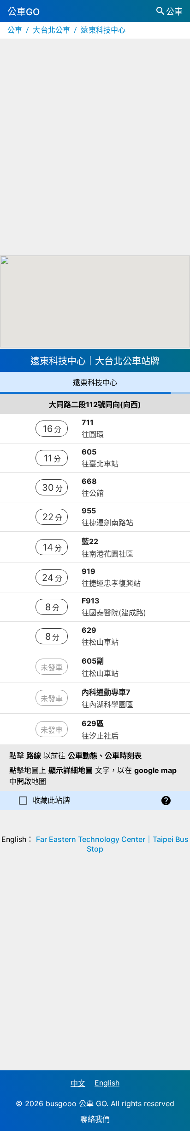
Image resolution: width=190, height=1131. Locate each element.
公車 (14, 30)
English (107, 1082)
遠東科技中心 (103, 30)
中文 (78, 1083)
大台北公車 (51, 30)
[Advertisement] (95, 147)
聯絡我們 (95, 1119)
